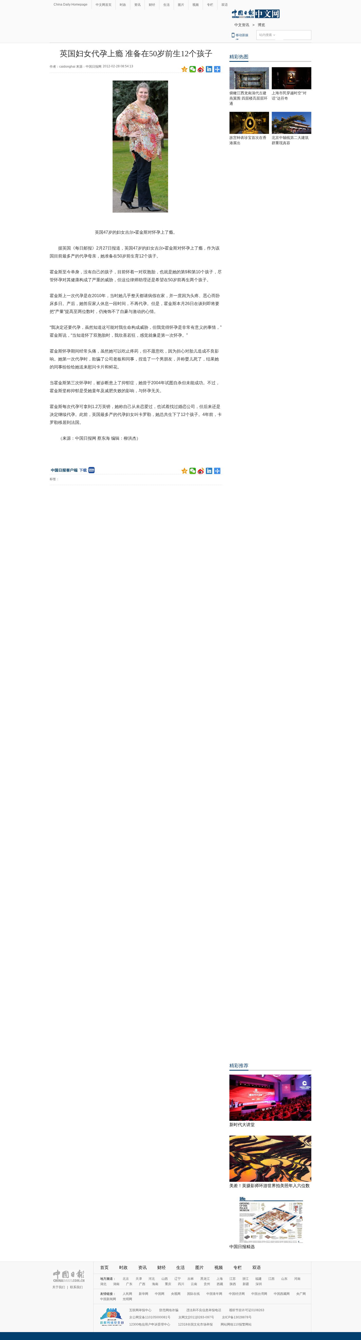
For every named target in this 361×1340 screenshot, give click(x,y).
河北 (152, 1279)
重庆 (168, 1284)
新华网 (143, 1294)
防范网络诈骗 (168, 1310)
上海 (219, 1279)
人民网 (127, 1294)
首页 (104, 1267)
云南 (194, 1284)
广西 (142, 1284)
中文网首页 (104, 5)
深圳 (259, 1284)
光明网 (127, 1299)
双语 (224, 5)
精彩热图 (238, 56)
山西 (164, 1279)
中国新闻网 (108, 1299)
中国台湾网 (259, 1294)
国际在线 (193, 1294)
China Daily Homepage (70, 4)
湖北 (103, 1284)
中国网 (159, 1294)
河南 (297, 1279)
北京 (126, 1279)
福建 (258, 1279)
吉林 (190, 1279)
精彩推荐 (238, 1065)
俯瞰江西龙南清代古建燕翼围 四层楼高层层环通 (248, 98)
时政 (123, 5)
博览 (261, 25)
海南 (155, 1284)
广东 (129, 1284)
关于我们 (58, 1287)
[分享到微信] (192, 69)
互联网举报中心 (140, 1310)
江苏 (232, 1279)
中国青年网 (214, 1294)
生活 (166, 5)
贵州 (207, 1284)
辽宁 (177, 1279)
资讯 (137, 5)
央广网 (301, 1294)
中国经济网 (237, 1294)
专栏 (210, 5)
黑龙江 (205, 1279)
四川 (181, 1284)
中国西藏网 (282, 1294)
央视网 (176, 1294)
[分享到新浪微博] (201, 69)
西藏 (220, 1284)
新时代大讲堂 (242, 1124)
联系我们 (76, 1287)
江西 (271, 1279)
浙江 (245, 1279)
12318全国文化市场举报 (195, 1324)
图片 (181, 5)
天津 (139, 1279)
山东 (284, 1279)
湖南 (116, 1284)
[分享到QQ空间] (184, 69)
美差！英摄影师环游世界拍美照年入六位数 (269, 1185)
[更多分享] (217, 69)
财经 (152, 5)
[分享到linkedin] (209, 69)
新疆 (246, 1284)
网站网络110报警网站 (236, 1324)
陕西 (233, 1284)
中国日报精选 (242, 1246)
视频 (195, 5)
